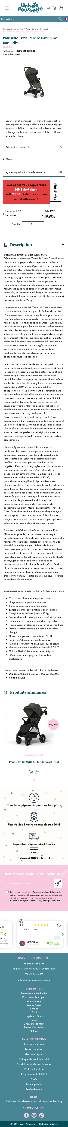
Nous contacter (34, 1049)
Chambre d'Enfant (34, 1023)
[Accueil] (30, 7)
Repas (34, 1020)
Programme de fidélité (34, 1074)
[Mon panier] (55, 8)
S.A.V (34, 1079)
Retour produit (34, 1084)
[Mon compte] (48, 8)
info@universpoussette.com (48, 900)
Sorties (34, 1008)
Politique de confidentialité (34, 1059)
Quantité (16, 223)
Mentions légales (34, 1054)
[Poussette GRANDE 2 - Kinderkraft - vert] (29, 724)
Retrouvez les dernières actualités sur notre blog (34, 1101)
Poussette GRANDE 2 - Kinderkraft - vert (34, 762)
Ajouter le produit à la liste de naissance (25, 172)
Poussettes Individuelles (34, 993)
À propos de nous (34, 1044)
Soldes (34, 1031)
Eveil (34, 1012)
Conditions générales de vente (34, 1064)
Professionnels (34, 1089)
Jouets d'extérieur (34, 1027)
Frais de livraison (34, 1069)
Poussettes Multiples (34, 997)
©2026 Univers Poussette (22, 1124)
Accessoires (34, 1001)
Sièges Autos (34, 1004)
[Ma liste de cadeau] (61, 8)
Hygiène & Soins (34, 1016)
